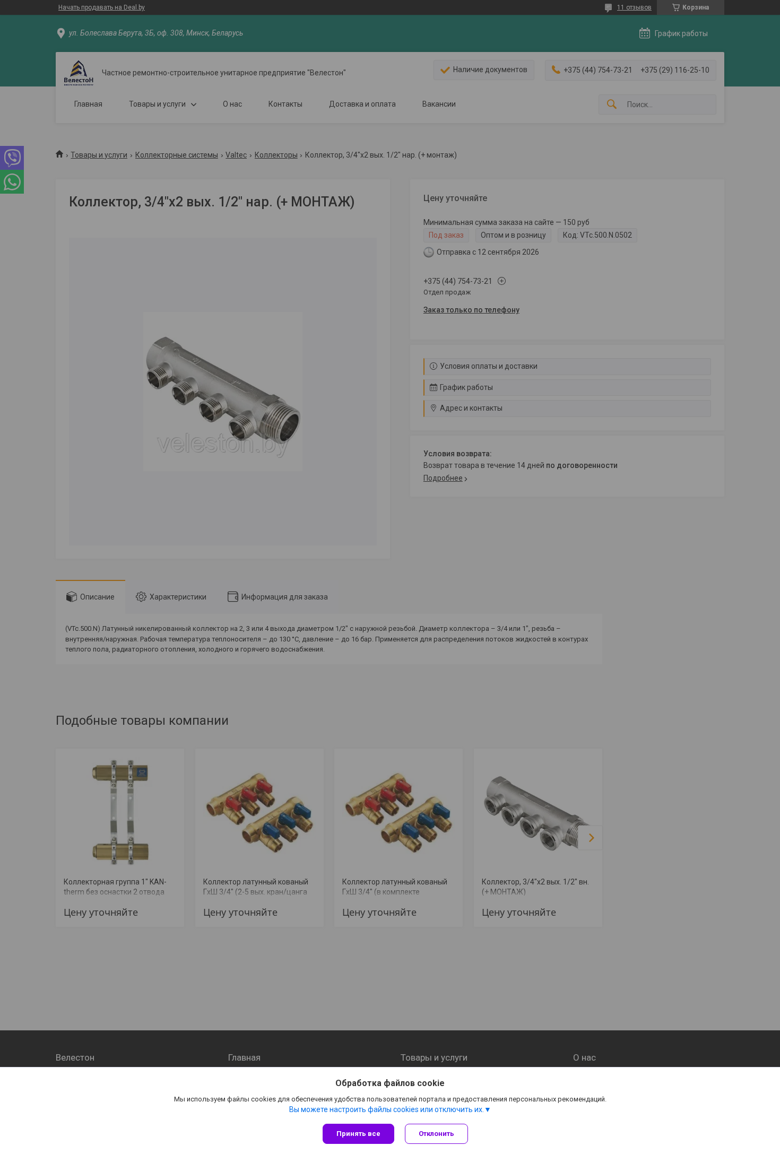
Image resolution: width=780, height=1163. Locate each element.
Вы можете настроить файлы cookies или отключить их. (386, 1109)
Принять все (358, 1134)
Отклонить (436, 1134)
